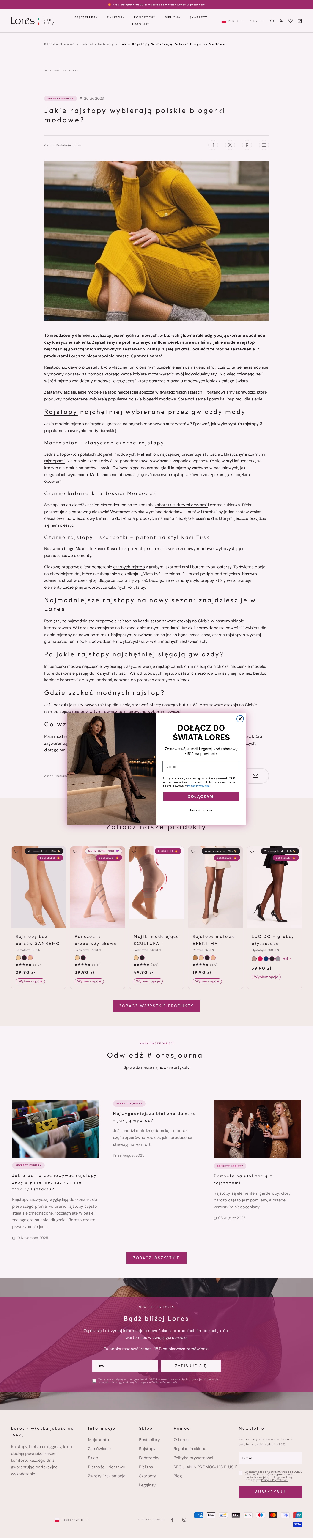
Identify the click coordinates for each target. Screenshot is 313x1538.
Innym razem (201, 810)
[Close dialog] (240, 718)
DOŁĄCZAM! (201, 796)
